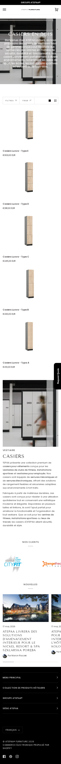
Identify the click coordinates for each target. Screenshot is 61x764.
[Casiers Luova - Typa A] (30, 338)
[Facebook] (4, 756)
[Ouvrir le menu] (8, 9)
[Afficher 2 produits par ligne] (55, 100)
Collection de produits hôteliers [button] (24, 687)
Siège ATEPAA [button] (10, 708)
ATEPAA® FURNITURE (16, 741)
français (11, 729)
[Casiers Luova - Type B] (30, 285)
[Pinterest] (10, 756)
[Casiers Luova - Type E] (30, 126)
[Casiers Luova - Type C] (30, 232)
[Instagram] (17, 756)
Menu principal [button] (12, 677)
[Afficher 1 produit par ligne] (50, 100)
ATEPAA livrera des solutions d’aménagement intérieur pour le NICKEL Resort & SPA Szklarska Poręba (21, 641)
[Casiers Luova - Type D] (30, 179)
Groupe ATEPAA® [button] (13, 698)
